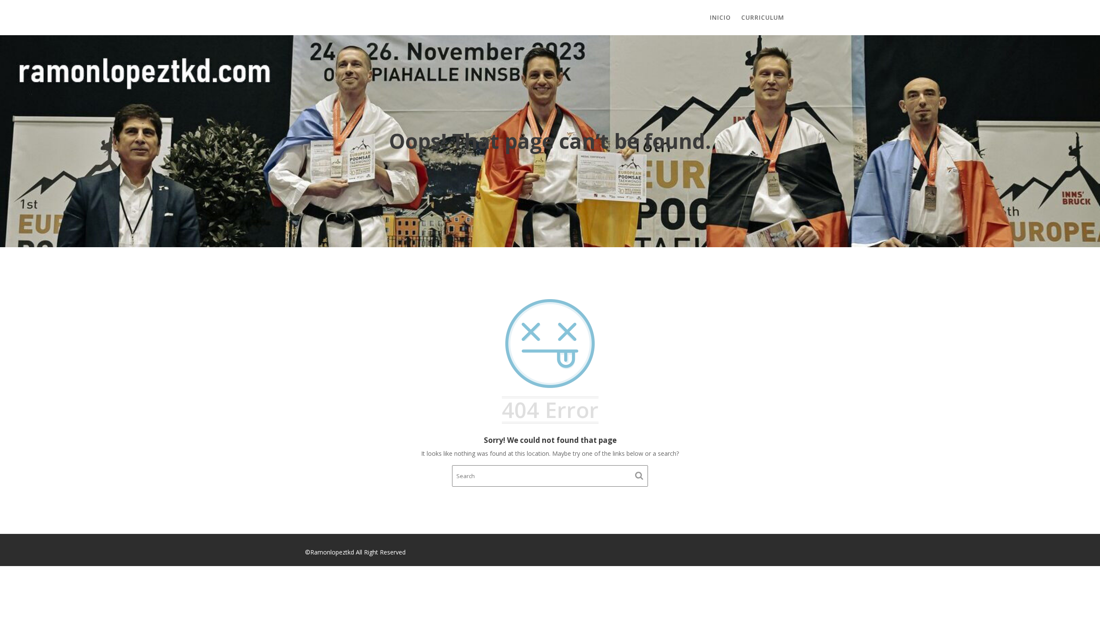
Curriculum (762, 17)
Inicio (720, 17)
